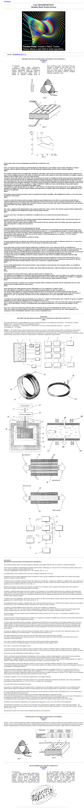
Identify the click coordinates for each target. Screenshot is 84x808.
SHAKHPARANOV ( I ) (19, 54)
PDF (43, 62)
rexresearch (7, 1)
